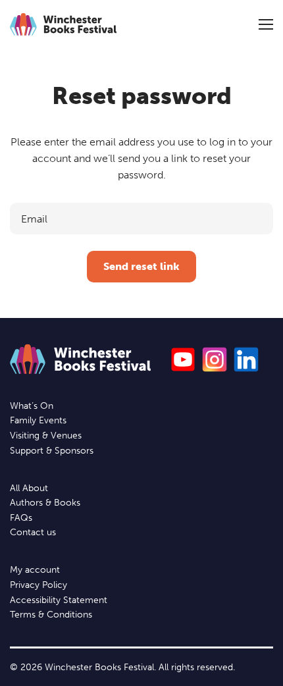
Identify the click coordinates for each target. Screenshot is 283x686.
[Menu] (265, 24)
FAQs (21, 517)
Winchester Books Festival (63, 24)
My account (35, 569)
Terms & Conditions (51, 614)
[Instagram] (214, 359)
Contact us (33, 532)
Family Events (38, 420)
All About (29, 488)
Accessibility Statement (58, 600)
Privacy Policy (38, 585)
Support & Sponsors (51, 450)
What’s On (31, 405)
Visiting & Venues (46, 435)
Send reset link (141, 266)
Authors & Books (45, 502)
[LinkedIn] (246, 359)
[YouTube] (182, 359)
